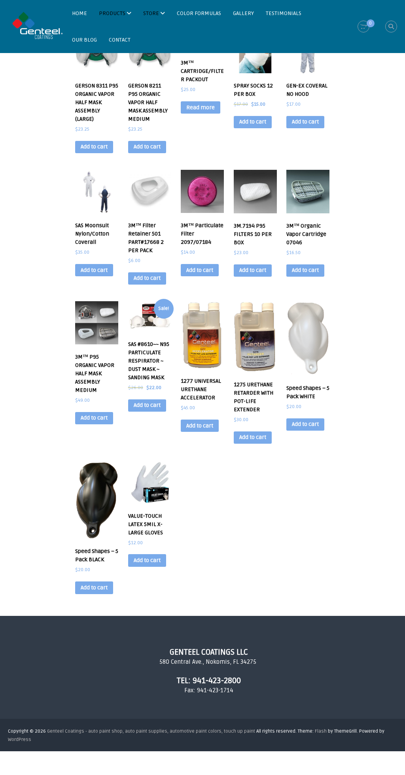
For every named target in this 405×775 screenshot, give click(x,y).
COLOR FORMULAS (199, 13)
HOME (79, 13)
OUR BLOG (84, 39)
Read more (200, 107)
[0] (363, 26)
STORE (151, 13)
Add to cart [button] (94, 146)
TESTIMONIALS (283, 13)
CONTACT (120, 39)
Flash (321, 731)
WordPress (19, 740)
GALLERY (243, 13)
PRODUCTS (112, 13)
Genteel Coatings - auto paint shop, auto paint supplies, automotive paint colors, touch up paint (151, 731)
